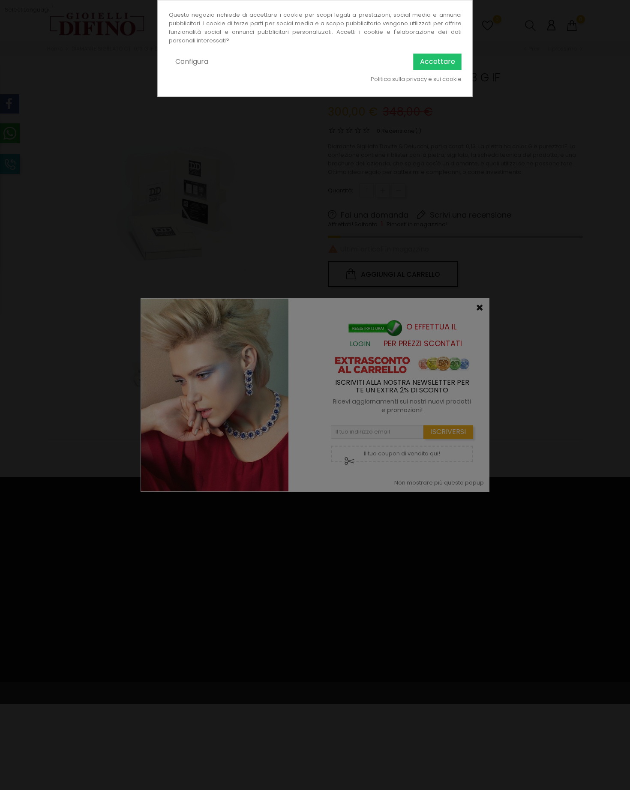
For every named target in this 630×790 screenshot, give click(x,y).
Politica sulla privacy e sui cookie (416, 79)
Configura (191, 61)
